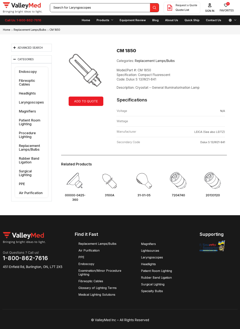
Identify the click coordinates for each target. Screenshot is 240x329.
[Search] (154, 7)
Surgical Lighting (25, 173)
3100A (109, 195)
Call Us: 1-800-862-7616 (23, 20)
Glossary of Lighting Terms (97, 288)
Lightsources (150, 250)
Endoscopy (28, 72)
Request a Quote (186, 5)
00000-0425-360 (75, 198)
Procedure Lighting (27, 135)
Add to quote (86, 101)
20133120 (213, 195)
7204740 (178, 195)
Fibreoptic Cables (27, 82)
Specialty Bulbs (152, 291)
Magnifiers (27, 111)
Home (6, 29)
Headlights (27, 93)
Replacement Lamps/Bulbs (30, 29)
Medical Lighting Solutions (96, 294)
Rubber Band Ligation (29, 160)
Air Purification (31, 193)
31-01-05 (144, 195)
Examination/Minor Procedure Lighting (99, 272)
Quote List (182, 10)
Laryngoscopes (31, 102)
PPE (22, 184)
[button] (210, 7)
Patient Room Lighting (29, 122)
